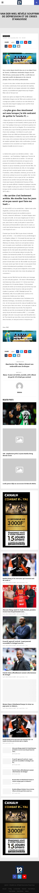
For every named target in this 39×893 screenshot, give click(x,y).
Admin (5, 38)
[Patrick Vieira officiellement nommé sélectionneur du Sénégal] (19, 659)
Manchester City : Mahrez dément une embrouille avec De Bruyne (19, 365)
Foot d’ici (24, 889)
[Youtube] (24, 877)
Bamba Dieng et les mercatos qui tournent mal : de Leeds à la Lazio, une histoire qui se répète (18, 740)
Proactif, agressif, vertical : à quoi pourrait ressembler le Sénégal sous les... (17, 642)
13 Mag (10, 889)
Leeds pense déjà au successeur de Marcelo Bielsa (19, 483)
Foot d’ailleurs (6, 36)
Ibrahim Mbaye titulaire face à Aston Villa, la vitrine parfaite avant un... (23, 790)
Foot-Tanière (12, 891)
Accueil (4, 889)
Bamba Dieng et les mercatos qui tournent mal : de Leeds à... (19, 579)
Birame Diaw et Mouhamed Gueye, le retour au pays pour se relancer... (18, 705)
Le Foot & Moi (17, 889)
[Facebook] (15, 877)
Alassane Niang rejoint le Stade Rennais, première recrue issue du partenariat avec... (19, 611)
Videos (27, 891)
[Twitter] (19, 877)
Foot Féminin (20, 891)
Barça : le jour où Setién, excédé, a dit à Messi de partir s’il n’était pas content (19, 376)
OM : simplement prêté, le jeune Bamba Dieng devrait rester (18, 454)
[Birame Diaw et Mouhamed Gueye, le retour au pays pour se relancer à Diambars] (19, 690)
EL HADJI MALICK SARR (10, 582)
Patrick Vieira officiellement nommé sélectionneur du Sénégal (19, 674)
